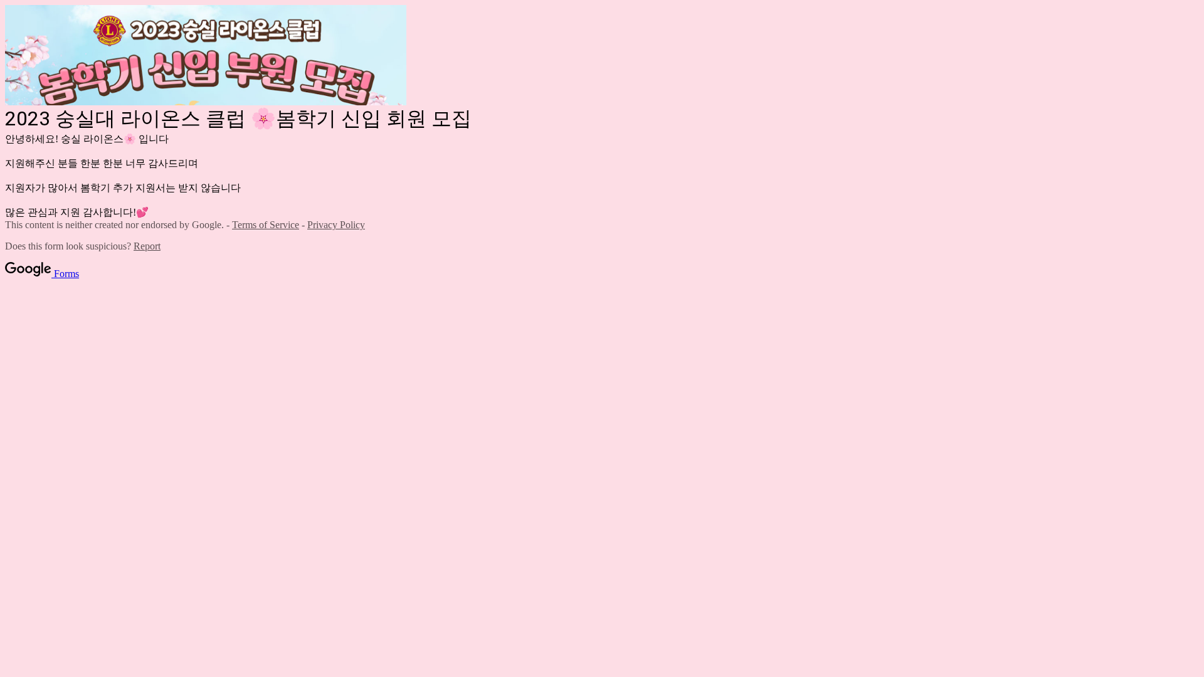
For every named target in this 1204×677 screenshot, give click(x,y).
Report (147, 246)
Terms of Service (265, 224)
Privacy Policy (336, 224)
